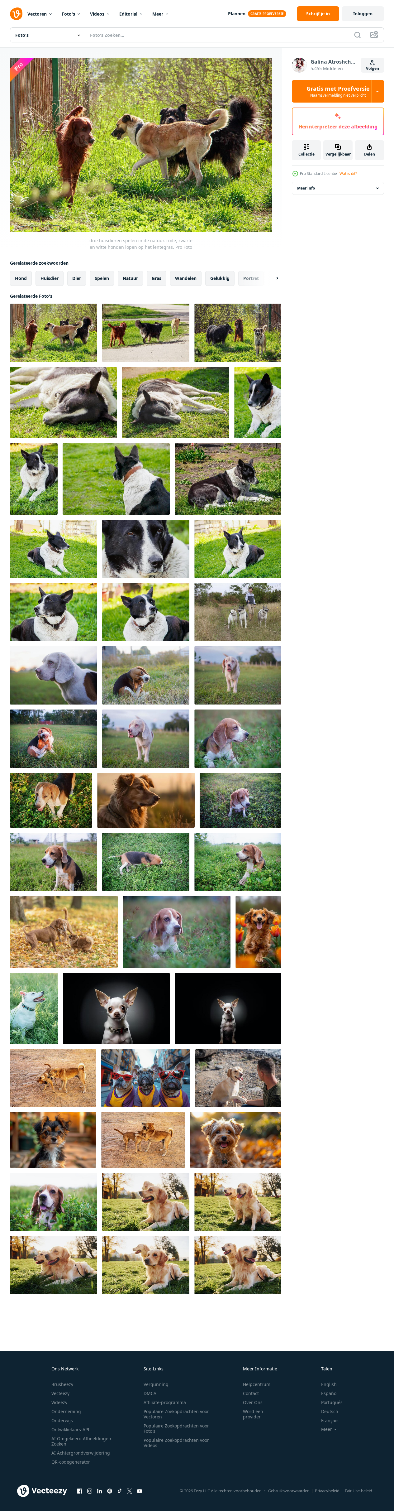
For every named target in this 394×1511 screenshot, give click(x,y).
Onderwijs (62, 1420)
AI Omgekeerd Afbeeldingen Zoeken (81, 1441)
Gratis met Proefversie (338, 91)
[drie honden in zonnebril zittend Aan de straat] (145, 1078)
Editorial (128, 14)
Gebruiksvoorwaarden (289, 1491)
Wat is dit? (348, 173)
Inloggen (363, 14)
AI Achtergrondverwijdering (80, 1453)
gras (156, 278)
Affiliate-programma (165, 1402)
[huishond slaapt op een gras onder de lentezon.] (63, 402)
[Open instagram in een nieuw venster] (89, 1490)
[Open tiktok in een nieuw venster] (119, 1490)
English (329, 1384)
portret (251, 278)
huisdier (49, 278)
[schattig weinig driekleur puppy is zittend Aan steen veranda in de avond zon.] (53, 1140)
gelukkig (220, 278)
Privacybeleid (327, 1491)
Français (330, 1420)
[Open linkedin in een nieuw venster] (99, 1490)
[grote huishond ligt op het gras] (257, 402)
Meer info (306, 188)
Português (332, 1402)
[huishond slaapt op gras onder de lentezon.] (175, 402)
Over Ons (253, 1402)
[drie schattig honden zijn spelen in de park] (64, 932)
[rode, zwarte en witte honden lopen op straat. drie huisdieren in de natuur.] (145, 333)
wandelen (186, 278)
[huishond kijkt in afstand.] (145, 549)
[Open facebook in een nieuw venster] (79, 1490)
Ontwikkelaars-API (70, 1429)
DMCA (150, 1393)
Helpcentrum (256, 1384)
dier (76, 278)
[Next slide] (272, 278)
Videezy (59, 1402)
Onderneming (66, 1411)
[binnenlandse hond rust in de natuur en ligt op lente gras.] (53, 612)
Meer (157, 14)
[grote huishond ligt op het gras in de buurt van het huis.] (237, 549)
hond (21, 278)
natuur (130, 278)
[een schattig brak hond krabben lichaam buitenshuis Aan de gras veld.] (145, 675)
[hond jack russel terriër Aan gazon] (34, 1008)
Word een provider (253, 1414)
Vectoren (37, 14)
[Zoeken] (357, 35)
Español (329, 1393)
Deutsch (329, 1411)
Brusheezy (62, 1384)
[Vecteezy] (16, 13)
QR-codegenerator (70, 1462)
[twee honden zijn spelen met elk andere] (53, 1078)
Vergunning (156, 1384)
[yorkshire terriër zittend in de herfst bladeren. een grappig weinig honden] (235, 1140)
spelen (102, 278)
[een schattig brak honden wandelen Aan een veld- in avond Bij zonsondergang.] (51, 800)
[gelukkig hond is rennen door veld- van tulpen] (258, 932)
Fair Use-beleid (358, 1491)
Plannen (236, 14)
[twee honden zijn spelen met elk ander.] (143, 1140)
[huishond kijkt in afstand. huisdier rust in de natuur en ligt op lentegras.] (34, 479)
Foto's (68, 14)
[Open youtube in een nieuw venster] (139, 1490)
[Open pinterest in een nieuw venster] (109, 1490)
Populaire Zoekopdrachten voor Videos (176, 1442)
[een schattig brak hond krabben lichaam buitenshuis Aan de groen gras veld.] (53, 739)
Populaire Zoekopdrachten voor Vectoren (176, 1414)
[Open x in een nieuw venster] (129, 1490)
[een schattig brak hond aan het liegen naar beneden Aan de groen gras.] (145, 862)
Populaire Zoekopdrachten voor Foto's (176, 1428)
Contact (251, 1393)
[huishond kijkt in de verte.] (145, 612)
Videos (97, 14)
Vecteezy (60, 1393)
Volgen (372, 68)
